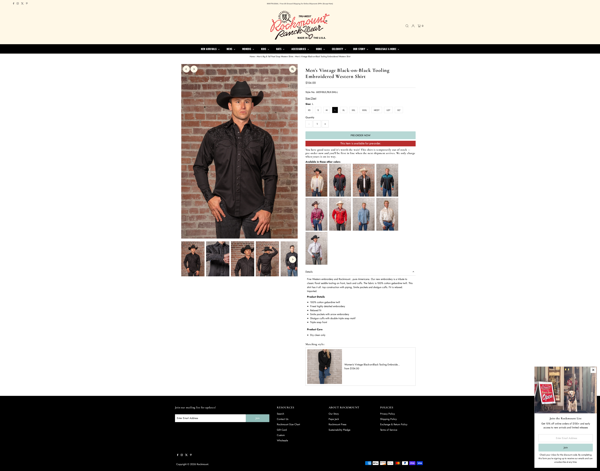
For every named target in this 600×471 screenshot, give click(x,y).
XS (309, 110)
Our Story (334, 414)
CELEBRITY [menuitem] (338, 49)
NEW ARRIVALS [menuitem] (209, 49)
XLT (398, 110)
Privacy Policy (387, 414)
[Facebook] (13, 3)
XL (343, 110)
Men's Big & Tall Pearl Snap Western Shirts (275, 56)
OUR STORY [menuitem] (359, 49)
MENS (230, 49)
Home (252, 56)
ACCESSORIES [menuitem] (299, 49)
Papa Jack (334, 419)
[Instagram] (18, 3)
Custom (281, 435)
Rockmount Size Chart (288, 424)
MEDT (377, 110)
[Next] (194, 69)
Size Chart (310, 98)
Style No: (310, 92)
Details (308, 272)
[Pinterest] (26, 3)
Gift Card (282, 430)
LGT (388, 110)
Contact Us (282, 419)
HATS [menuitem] (279, 49)
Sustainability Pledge (339, 430)
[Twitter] (22, 3)
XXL (353, 110)
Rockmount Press (337, 424)
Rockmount (202, 464)
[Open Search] (407, 26)
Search (280, 414)
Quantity (309, 117)
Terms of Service (388, 430)
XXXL (364, 110)
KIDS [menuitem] (264, 49)
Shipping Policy (388, 419)
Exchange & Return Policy (393, 424)
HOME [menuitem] (319, 49)
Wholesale (282, 440)
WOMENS (247, 49)
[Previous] (186, 69)
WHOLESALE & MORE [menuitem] (386, 49)
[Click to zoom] (292, 69)
